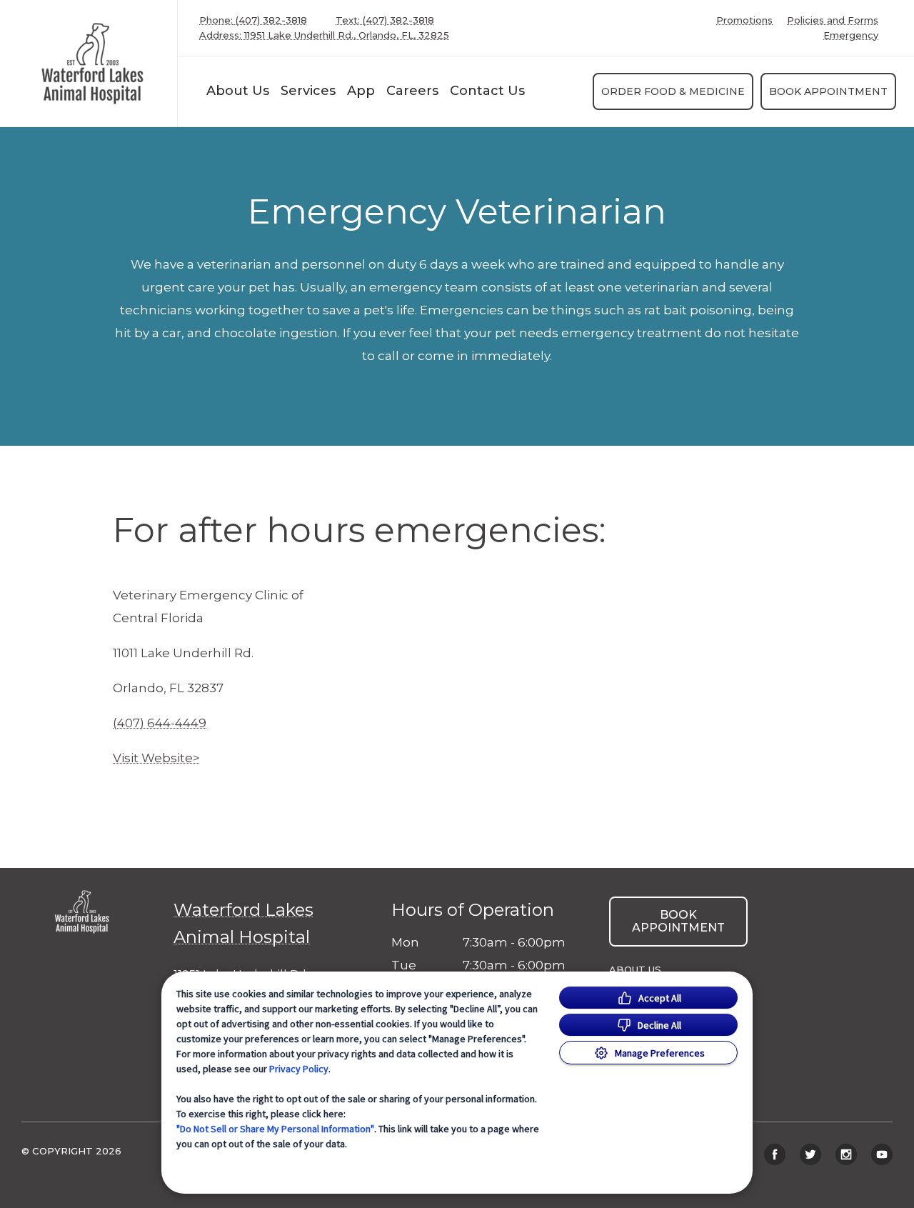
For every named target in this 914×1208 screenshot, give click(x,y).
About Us (237, 91)
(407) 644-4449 (159, 723)
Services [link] (308, 91)
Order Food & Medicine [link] (673, 91)
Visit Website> (156, 758)
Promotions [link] (744, 20)
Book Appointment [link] (828, 91)
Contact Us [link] (487, 91)
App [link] (361, 91)
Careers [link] (412, 91)
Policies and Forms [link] (832, 20)
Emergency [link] (850, 35)
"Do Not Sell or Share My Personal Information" (275, 1128)
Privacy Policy (298, 1068)
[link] (92, 63)
